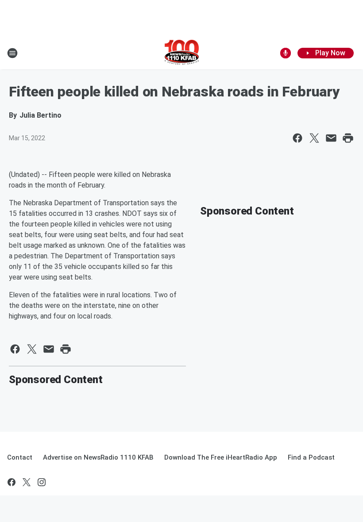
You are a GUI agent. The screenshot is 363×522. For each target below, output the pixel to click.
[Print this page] (348, 138)
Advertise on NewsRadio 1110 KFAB (98, 457)
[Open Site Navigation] (12, 53)
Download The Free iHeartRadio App (220, 457)
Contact (19, 457)
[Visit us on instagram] (41, 482)
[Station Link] (182, 53)
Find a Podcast (311, 457)
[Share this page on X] (314, 138)
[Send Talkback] (285, 53)
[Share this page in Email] (331, 138)
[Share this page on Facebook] (297, 138)
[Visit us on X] (26, 482)
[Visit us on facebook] (11, 482)
